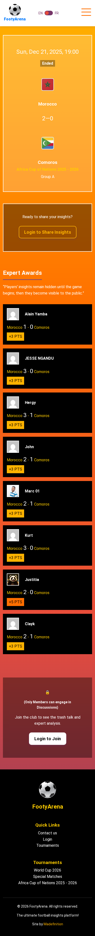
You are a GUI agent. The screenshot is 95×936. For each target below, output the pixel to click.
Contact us (47, 833)
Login (47, 839)
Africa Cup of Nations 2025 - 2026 (47, 883)
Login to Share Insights (47, 232)
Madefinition (53, 924)
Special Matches (47, 876)
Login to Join (47, 738)
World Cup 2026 (47, 870)
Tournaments (47, 845)
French (49, 13)
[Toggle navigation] (86, 13)
